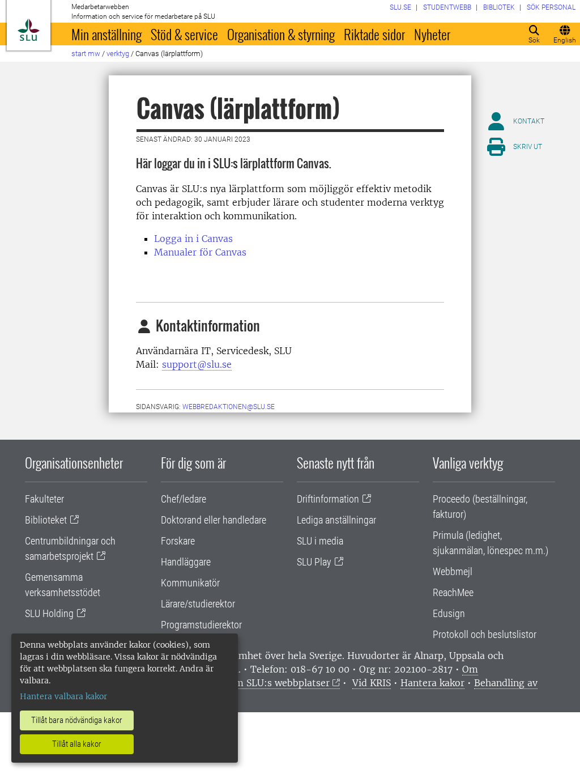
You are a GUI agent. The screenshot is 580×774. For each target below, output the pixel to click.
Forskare (178, 541)
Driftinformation (328, 499)
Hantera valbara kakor (63, 696)
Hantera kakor (432, 682)
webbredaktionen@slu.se (228, 407)
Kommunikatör (190, 583)
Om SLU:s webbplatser (279, 682)
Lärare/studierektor (198, 604)
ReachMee (453, 592)
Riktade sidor (374, 34)
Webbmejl (452, 571)
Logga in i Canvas (193, 238)
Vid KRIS (371, 682)
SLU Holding (49, 613)
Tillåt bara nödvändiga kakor (76, 720)
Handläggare (186, 562)
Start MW (85, 53)
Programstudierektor (201, 625)
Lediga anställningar (336, 520)
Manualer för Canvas (200, 252)
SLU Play (314, 562)
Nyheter (432, 34)
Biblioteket (46, 520)
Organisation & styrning (281, 34)
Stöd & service (184, 34)
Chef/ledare (183, 499)
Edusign (449, 613)
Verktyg (117, 53)
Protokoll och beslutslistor (484, 634)
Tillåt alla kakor (76, 744)
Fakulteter (44, 499)
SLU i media (320, 541)
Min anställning (106, 34)
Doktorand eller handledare (213, 520)
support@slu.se (197, 364)
